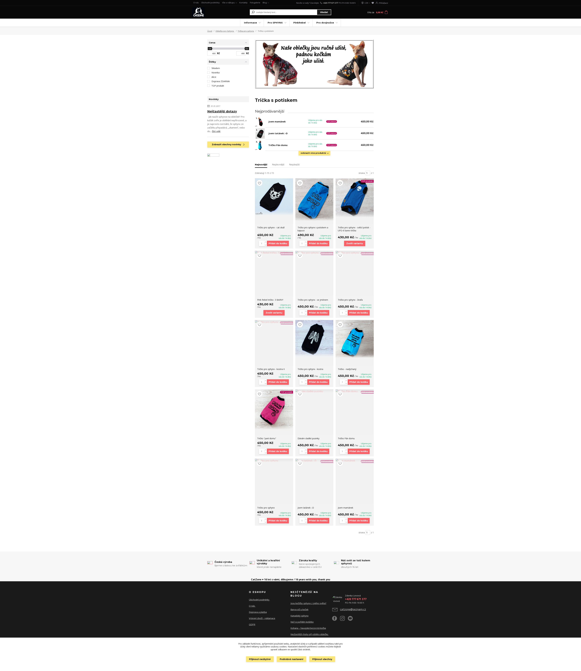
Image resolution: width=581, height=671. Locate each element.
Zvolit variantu (354, 243)
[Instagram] (344, 619)
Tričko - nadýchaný (347, 369)
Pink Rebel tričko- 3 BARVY (270, 299)
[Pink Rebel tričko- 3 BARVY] (274, 253)
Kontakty (243, 2)
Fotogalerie (255, 2)
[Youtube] (352, 619)
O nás (196, 2)
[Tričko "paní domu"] (274, 409)
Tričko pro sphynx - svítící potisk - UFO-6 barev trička (354, 229)
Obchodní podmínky (210, 2)
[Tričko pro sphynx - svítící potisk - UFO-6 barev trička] (355, 197)
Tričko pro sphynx (266, 507)
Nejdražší (294, 164)
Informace (250, 22)
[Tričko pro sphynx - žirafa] (355, 253)
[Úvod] (210, 12)
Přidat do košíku (278, 243)
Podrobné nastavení (291, 659)
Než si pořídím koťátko (302, 621)
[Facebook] (336, 619)
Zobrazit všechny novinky (226, 144)
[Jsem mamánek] (355, 461)
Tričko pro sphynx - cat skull (270, 227)
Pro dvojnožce (325, 22)
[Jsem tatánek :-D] (314, 461)
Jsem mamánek (277, 121)
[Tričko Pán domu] (355, 391)
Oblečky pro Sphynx (224, 31)
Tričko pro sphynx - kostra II (271, 369)
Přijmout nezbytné (260, 659)
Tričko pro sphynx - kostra (310, 369)
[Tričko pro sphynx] (274, 461)
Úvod (209, 31)
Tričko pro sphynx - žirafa (350, 299)
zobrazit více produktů (313, 153)
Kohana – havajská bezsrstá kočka (308, 628)
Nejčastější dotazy (222, 111)
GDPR (252, 624)
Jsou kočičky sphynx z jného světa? (308, 603)
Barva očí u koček (299, 609)
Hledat (324, 12)
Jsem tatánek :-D (278, 133)
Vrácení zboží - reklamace (262, 618)
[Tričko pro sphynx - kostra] (314, 338)
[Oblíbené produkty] (372, 3)
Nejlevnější (278, 164)
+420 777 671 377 (330, 3)
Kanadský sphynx (299, 615)
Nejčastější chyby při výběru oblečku (309, 634)
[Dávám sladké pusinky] (314, 391)
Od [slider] (209, 48)
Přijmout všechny (322, 659)
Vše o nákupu (228, 2)
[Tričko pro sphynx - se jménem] (314, 253)
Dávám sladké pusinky (308, 438)
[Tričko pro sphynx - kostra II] (274, 322)
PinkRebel (299, 22)
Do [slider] (247, 48)
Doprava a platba (258, 612)
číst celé (216, 131)
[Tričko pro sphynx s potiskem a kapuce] (314, 199)
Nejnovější (261, 164)
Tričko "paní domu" (266, 438)
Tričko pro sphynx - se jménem (313, 299)
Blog (265, 2)
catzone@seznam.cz (353, 609)
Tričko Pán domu (277, 145)
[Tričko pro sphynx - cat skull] (274, 196)
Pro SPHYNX (275, 22)
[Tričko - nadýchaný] (355, 339)
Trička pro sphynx (246, 31)
